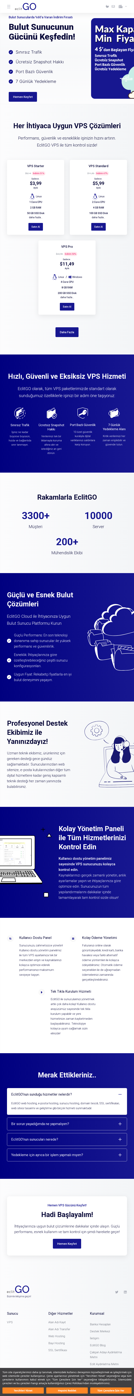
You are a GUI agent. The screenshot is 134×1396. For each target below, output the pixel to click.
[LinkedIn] (125, 1292)
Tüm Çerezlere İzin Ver (110, 1390)
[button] (67, 1101)
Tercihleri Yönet (23, 1390)
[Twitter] (116, 1292)
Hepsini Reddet (67, 1390)
